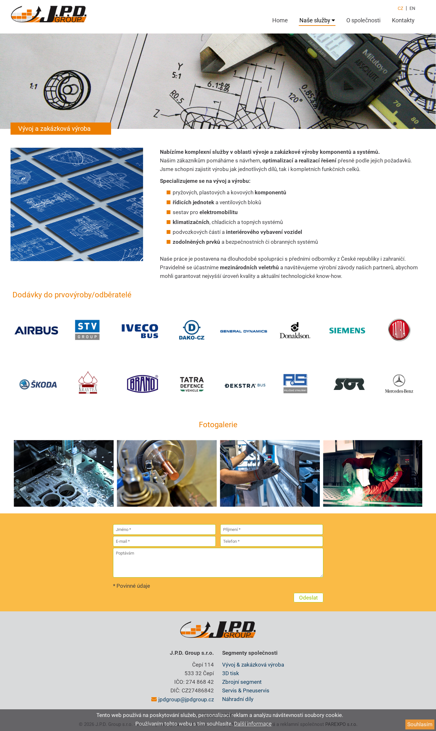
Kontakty (403, 20)
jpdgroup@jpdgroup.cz (186, 699)
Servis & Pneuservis (245, 690)
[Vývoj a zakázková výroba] (64, 473)
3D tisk (230, 673)
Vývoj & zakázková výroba (253, 664)
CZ (400, 8)
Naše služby (315, 20)
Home (280, 20)
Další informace (253, 723)
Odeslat (308, 597)
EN (412, 8)
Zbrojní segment (242, 682)
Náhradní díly (237, 699)
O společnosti (363, 20)
